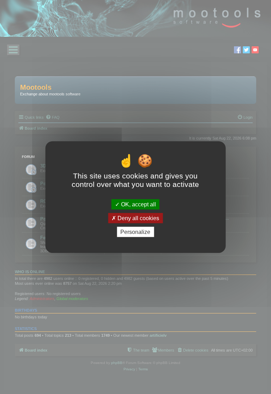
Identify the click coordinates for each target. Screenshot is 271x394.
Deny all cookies (137, 218)
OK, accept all (138, 204)
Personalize (135, 232)
